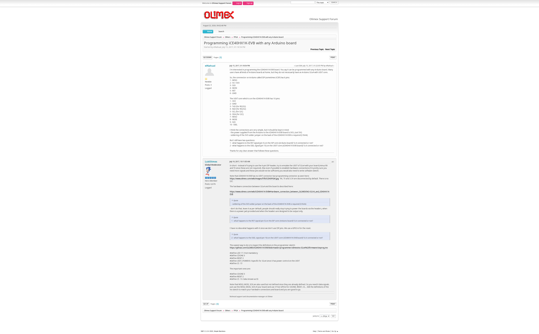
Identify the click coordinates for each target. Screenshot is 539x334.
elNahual (210, 65)
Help (314, 331)
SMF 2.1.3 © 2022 (207, 331)
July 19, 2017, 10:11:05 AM (239, 161)
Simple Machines (219, 331)
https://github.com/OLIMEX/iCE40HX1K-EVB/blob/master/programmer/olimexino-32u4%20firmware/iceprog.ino (279, 247)
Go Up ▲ (335, 331)
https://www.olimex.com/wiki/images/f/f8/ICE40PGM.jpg (254, 178)
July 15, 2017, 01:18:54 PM (239, 65)
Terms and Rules (324, 331)
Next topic (330, 49)
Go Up (205, 304)
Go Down (207, 57)
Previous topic (317, 49)
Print (333, 57)
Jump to (316, 316)
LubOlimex (211, 161)
